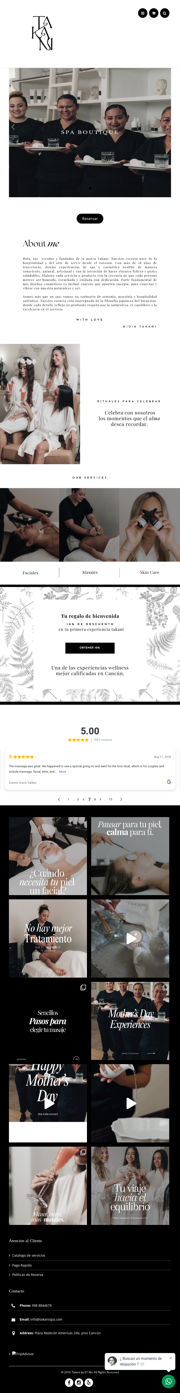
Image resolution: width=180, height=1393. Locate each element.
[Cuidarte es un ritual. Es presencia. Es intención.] (48, 1186)
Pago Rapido (22, 1265)
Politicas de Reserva (27, 1274)
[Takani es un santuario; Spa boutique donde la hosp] (130, 1103)
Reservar (90, 218)
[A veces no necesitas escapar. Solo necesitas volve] (130, 938)
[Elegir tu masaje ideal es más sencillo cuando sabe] (48, 1021)
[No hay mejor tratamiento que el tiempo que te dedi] (48, 938)
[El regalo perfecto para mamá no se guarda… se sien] (130, 1021)
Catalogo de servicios (28, 1255)
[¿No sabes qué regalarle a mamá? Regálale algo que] (48, 1103)
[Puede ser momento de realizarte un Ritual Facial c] (48, 856)
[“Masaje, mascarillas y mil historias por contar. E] (130, 1186)
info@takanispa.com (46, 1319)
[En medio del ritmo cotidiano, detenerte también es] (130, 856)
